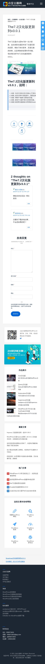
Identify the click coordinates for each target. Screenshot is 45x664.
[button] (41, 4)
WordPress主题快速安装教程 (12, 596)
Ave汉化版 (22, 376)
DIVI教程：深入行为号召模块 (15, 561)
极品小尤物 (18, 189)
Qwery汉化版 (23, 384)
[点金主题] (14, 4)
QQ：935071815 (8, 632)
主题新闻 (15, 19)
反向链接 (5, 613)
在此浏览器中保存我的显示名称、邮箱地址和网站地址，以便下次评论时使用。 (21, 306)
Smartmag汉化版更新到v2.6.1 (16, 558)
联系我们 (5, 579)
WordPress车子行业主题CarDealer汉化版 (26, 410)
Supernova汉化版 (24, 400)
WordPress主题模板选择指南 (12, 594)
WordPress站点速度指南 (11, 598)
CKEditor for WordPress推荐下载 (13, 615)
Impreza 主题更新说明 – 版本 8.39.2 (19, 432)
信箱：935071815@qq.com (12, 634)
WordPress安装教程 (9, 592)
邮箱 (12, 284)
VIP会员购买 (7, 581)
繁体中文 (30, 4)
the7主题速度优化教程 (17, 483)
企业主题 (22, 19)
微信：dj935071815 (9, 637)
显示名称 (14, 276)
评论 (12, 248)
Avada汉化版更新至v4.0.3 (19, 487)
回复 (29, 203)
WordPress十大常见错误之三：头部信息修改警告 (24, 475)
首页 (9, 19)
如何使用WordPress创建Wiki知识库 (22, 479)
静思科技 (18, 213)
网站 (12, 293)
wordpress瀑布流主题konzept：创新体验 (16, 611)
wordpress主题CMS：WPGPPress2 (14, 609)
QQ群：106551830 (9, 639)
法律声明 (5, 575)
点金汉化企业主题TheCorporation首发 (23, 491)
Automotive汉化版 (24, 393)
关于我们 (5, 577)
